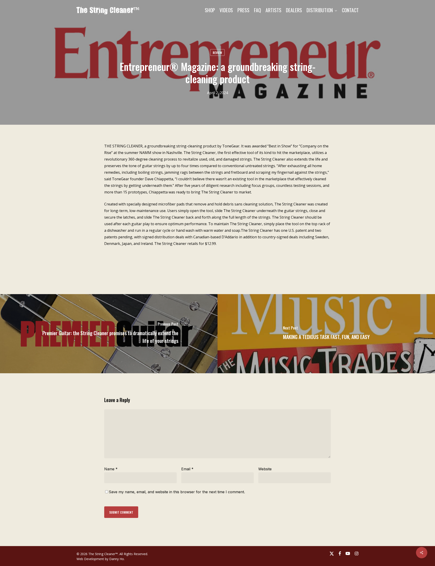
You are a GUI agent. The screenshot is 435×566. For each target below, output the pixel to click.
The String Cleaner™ (108, 10)
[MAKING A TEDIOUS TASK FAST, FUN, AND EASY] (326, 333)
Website (265, 469)
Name (111, 469)
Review (217, 52)
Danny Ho (116, 559)
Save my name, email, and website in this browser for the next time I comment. (177, 492)
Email (187, 469)
